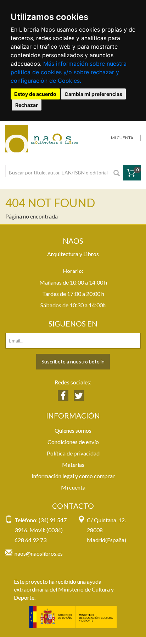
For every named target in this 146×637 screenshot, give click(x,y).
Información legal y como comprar (73, 476)
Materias (73, 464)
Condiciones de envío (73, 441)
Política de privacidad (73, 453)
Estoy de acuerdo (35, 94)
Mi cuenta (73, 487)
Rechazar (26, 105)
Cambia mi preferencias (93, 94)
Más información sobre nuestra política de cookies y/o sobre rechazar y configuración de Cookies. (69, 72)
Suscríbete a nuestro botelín (73, 361)
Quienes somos (73, 430)
